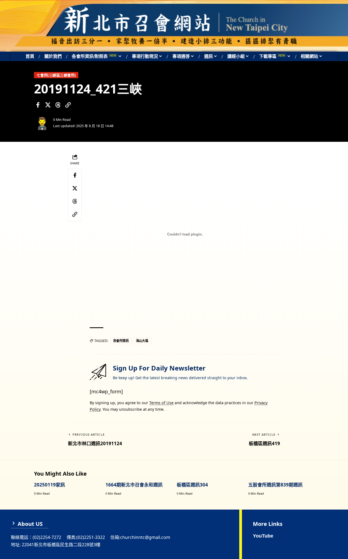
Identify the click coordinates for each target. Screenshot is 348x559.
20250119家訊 (49, 485)
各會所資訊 (121, 340)
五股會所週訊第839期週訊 (275, 485)
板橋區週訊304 (192, 485)
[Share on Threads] (58, 105)
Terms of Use (161, 402)
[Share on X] (48, 105)
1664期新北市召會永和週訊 (134, 485)
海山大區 (142, 340)
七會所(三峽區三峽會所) (56, 75)
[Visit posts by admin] (42, 123)
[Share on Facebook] (38, 105)
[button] (68, 105)
